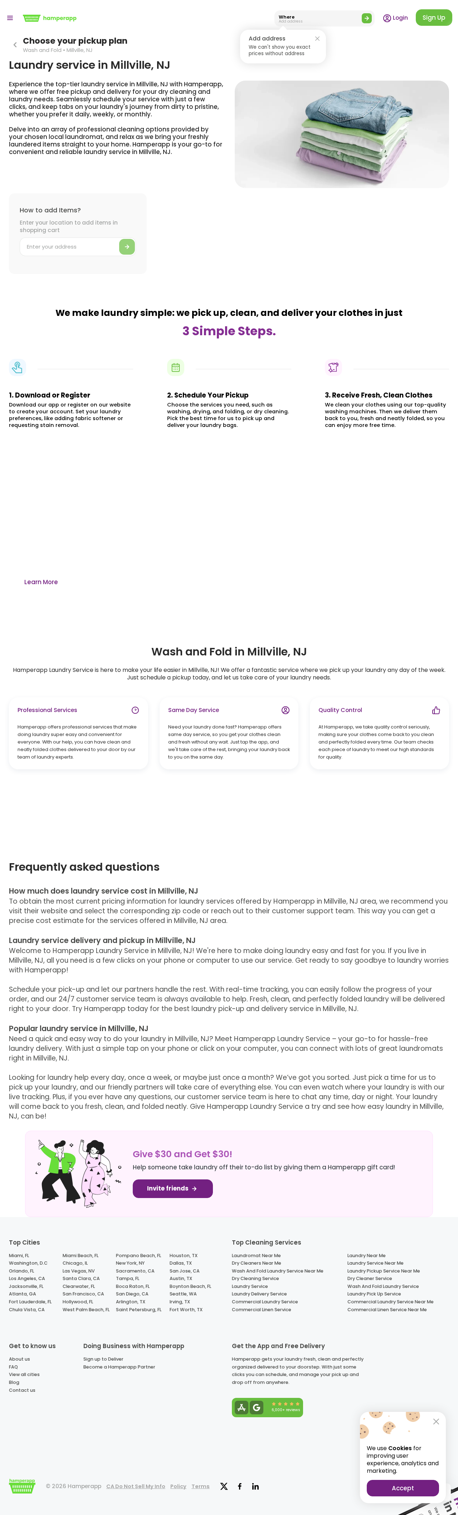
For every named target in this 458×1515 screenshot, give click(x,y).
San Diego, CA (132, 1294)
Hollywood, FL (78, 1302)
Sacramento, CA (135, 1271)
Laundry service (250, 1286)
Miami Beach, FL (80, 1255)
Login (399, 18)
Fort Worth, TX (186, 1310)
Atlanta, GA (22, 1294)
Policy (178, 1486)
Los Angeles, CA (27, 1278)
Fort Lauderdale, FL (30, 1302)
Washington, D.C (28, 1263)
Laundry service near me (375, 1263)
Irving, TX (180, 1302)
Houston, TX (184, 1255)
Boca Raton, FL (133, 1286)
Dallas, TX (181, 1263)
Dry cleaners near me (256, 1263)
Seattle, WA (183, 1294)
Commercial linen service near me (387, 1310)
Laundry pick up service (374, 1294)
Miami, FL (19, 1255)
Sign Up (434, 17)
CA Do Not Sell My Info (135, 1486)
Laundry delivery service (259, 1294)
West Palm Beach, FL (86, 1310)
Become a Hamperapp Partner (119, 1367)
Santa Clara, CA (81, 1278)
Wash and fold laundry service (383, 1286)
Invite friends (168, 1188)
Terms (200, 1486)
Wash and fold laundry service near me (277, 1271)
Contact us (22, 1390)
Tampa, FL (127, 1278)
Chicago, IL (75, 1263)
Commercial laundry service (265, 1302)
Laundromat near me (256, 1255)
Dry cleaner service (369, 1278)
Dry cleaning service (255, 1278)
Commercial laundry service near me (390, 1302)
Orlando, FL (21, 1271)
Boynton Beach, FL (190, 1286)
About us (19, 1359)
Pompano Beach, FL (138, 1255)
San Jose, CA (185, 1271)
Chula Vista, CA (27, 1310)
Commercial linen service (261, 1310)
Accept (403, 1488)
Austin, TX (181, 1278)
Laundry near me (366, 1255)
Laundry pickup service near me (383, 1271)
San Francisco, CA (83, 1294)
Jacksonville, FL (26, 1286)
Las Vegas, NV (79, 1271)
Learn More (41, 582)
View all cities (24, 1374)
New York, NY (130, 1263)
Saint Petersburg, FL (138, 1310)
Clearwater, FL (79, 1286)
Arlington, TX (130, 1302)
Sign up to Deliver (103, 1359)
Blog (14, 1382)
